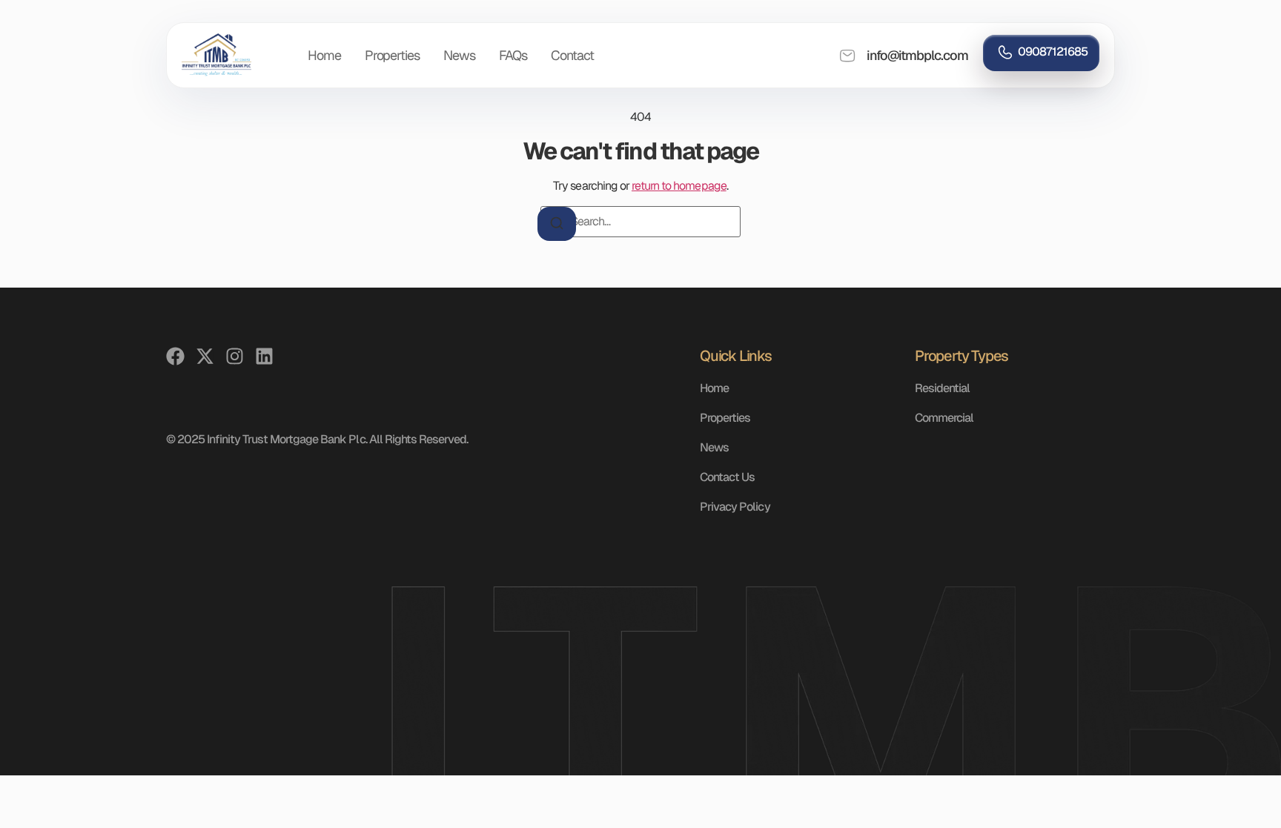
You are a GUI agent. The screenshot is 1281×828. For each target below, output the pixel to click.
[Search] (556, 224)
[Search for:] (640, 221)
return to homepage (679, 185)
